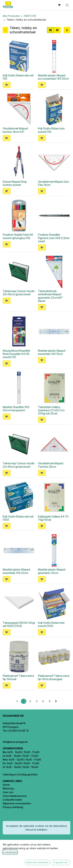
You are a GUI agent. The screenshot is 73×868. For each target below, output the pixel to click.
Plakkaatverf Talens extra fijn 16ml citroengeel (53, 677)
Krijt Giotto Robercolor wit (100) (18, 518)
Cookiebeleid (10, 852)
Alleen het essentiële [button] (37, 862)
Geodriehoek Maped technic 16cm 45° (15, 130)
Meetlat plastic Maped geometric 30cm (51, 571)
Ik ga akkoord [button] (61, 862)
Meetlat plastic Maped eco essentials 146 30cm (53, 77)
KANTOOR (30, 15)
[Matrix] (50, 30)
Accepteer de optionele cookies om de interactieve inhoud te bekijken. (36, 827)
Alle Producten (11, 15)
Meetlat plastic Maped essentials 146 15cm (51, 352)
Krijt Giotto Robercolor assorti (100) (51, 624)
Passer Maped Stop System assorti (15, 183)
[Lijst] (57, 30)
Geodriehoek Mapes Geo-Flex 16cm (54, 183)
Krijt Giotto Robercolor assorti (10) (51, 130)
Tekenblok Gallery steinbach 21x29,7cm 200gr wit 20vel (51, 410)
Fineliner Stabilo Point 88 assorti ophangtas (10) (18, 236)
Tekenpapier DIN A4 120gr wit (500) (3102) (19, 624)
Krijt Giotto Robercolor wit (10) (18, 77)
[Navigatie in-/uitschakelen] (67, 5)
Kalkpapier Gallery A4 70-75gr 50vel (53, 518)
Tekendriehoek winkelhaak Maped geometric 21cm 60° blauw (50, 296)
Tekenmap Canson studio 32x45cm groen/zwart (19, 465)
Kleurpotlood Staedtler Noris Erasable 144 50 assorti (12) (16, 354)
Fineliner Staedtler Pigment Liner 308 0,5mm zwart (53, 238)
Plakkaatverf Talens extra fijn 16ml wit (18, 677)
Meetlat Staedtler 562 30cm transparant (16, 408)
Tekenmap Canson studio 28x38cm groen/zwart (19, 292)
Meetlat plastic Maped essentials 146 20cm (16, 571)
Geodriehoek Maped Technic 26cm (50, 465)
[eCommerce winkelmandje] (59, 5)
